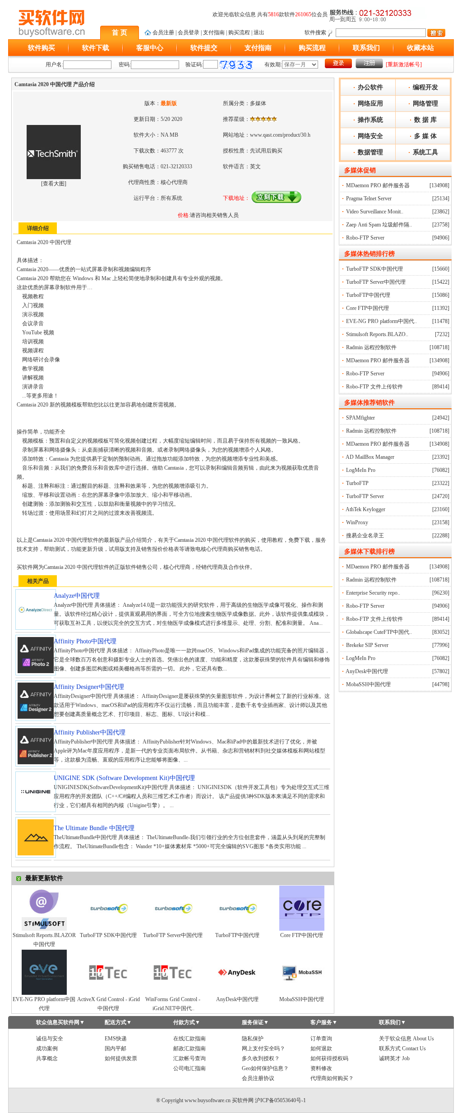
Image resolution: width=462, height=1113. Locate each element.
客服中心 (149, 47)
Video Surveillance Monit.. (374, 211)
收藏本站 (420, 47)
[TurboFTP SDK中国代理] (108, 929)
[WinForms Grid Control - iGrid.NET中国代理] (172, 993)
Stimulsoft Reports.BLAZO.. (377, 334)
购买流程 (239, 32)
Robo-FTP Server (365, 238)
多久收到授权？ (261, 1058)
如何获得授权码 (329, 1058)
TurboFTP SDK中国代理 (108, 935)
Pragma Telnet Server (369, 198)
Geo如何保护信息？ (265, 1068)
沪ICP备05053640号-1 (280, 1100)
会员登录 (188, 32)
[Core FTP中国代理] (301, 929)
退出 (259, 32)
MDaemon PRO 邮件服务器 (378, 185)
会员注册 (163, 32)
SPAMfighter (360, 418)
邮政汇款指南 (189, 1048)
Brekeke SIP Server (367, 645)
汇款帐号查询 (189, 1058)
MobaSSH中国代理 (301, 999)
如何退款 (321, 1048)
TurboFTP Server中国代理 (173, 935)
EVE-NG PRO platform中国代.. (381, 321)
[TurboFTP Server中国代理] (172, 929)
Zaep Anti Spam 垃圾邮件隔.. (379, 225)
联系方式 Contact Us (402, 1048)
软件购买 (41, 47)
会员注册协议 (258, 1078)
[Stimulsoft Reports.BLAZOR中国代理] (44, 929)
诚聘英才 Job (394, 1058)
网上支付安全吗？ (263, 1048)
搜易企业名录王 (365, 535)
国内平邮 (115, 1048)
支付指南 (214, 32)
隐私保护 (252, 1038)
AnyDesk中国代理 (237, 999)
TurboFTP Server (365, 496)
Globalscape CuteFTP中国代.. (379, 632)
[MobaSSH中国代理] (301, 993)
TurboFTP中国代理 (237, 935)
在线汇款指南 (189, 1038)
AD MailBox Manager (370, 457)
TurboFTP (357, 483)
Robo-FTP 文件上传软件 (374, 386)
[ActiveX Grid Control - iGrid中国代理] (108, 993)
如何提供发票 (121, 1058)
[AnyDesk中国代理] (237, 993)
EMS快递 (116, 1038)
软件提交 (203, 47)
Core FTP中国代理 (301, 935)
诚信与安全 (49, 1038)
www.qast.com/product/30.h (280, 135)
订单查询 (321, 1038)
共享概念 (47, 1058)
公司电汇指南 (189, 1068)
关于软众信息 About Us (406, 1038)
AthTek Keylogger (365, 509)
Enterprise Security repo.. (373, 593)
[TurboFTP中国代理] (237, 929)
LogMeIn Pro (360, 470)
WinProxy (357, 522)
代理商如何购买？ (332, 1078)
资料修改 (321, 1068)
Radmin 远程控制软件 (371, 347)
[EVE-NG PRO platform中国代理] (44, 993)
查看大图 (54, 183)
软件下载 (95, 47)
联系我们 (366, 47)
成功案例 (47, 1048)
